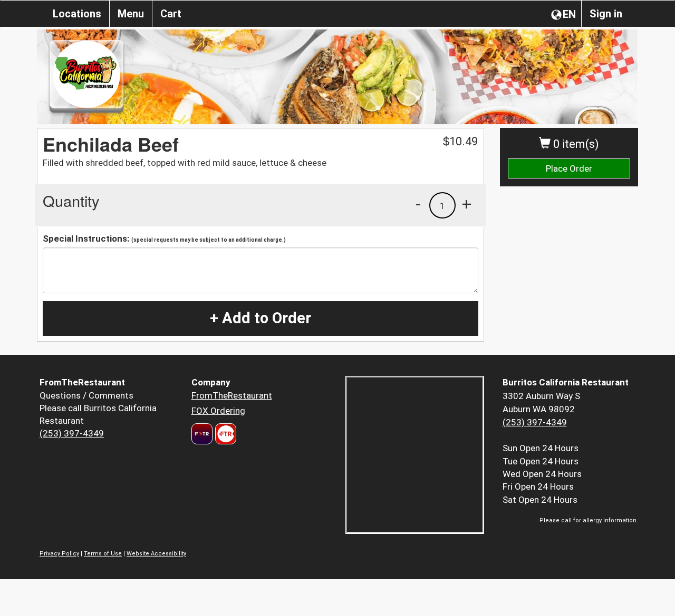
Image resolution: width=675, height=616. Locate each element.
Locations (77, 13)
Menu (131, 13)
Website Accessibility (156, 553)
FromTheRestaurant (231, 395)
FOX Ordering (218, 410)
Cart (170, 13)
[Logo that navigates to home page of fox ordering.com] (224, 433)
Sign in (606, 13)
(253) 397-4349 (72, 433)
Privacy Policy (59, 553)
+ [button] (466, 204)
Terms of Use (103, 553)
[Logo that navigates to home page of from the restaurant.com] (202, 433)
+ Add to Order (260, 318)
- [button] (418, 204)
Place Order (569, 168)
